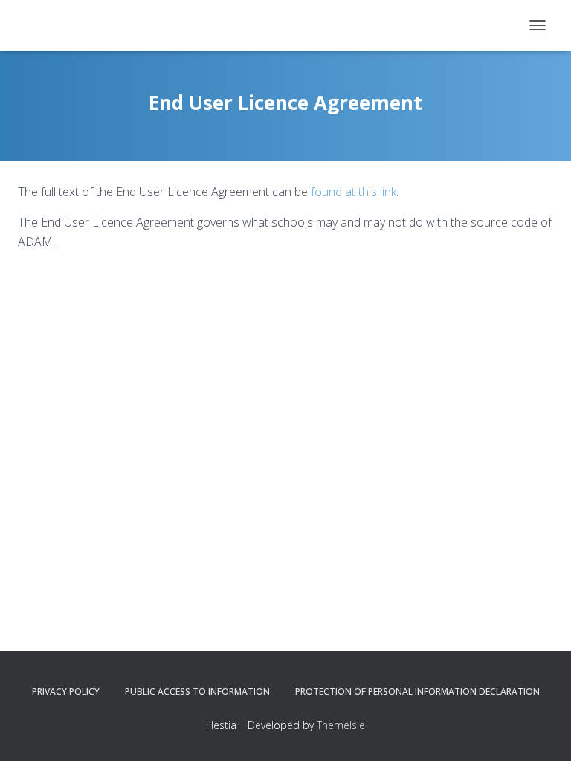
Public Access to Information (197, 691)
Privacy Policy (66, 691)
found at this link (353, 192)
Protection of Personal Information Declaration (417, 691)
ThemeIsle (341, 725)
